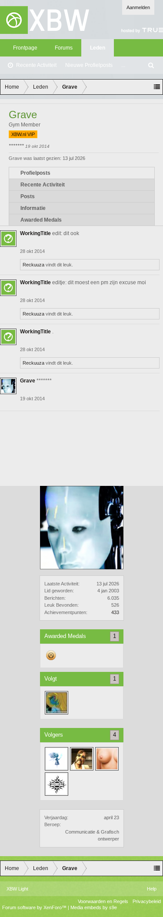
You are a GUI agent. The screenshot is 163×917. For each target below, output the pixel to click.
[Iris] (56, 759)
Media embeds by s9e (93, 907)
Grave (27, 381)
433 (115, 612)
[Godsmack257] (56, 784)
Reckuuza (33, 264)
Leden (97, 48)
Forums (64, 48)
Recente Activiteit (36, 65)
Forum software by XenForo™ (35, 907)
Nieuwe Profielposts (89, 65)
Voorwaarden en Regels (103, 901)
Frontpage (25, 48)
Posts (27, 196)
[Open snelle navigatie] (156, 86)
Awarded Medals (41, 220)
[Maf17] (56, 702)
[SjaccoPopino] (107, 759)
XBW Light (17, 888)
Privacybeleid (147, 901)
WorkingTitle (35, 233)
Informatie (33, 208)
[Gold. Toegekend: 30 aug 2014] (51, 660)
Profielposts (35, 173)
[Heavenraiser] (81, 759)
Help (151, 888)
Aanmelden (138, 7)
